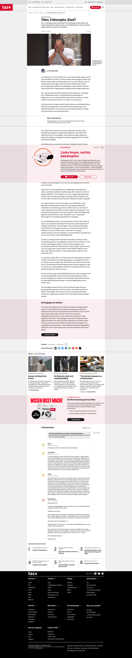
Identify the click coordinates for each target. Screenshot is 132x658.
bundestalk (31, 609)
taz (32, 573)
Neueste (84, 428)
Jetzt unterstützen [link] (50, 334)
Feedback (50, 631)
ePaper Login (51, 636)
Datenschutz (77, 648)
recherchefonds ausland (93, 590)
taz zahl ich (90, 587)
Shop (29, 637)
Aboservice (51, 634)
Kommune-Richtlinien (90, 646)
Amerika (42, 12)
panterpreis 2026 (91, 595)
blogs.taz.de (52, 121)
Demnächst (70, 609)
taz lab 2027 (70, 619)
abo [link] (86, 2)
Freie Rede (31, 619)
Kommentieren (52, 344)
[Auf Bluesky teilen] (62, 348)
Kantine (30, 634)
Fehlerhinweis (60, 344)
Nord (29, 597)
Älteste (89, 428)
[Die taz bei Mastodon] (95, 574)
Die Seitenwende (72, 587)
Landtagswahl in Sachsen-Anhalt (55, 586)
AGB (89, 648)
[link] (30, 7)
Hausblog (70, 585)
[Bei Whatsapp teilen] (69, 348)
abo (88, 582)
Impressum (84, 648)
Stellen (69, 590)
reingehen (31, 622)
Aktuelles (69, 582)
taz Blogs (89, 610)
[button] (103, 7)
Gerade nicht (97, 147)
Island (49, 582)
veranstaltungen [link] (36, 2)
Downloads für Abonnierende (56, 639)
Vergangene (70, 617)
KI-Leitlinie (100, 646)
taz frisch (50, 612)
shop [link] (42, 2)
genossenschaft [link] (92, 2)
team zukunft (51, 609)
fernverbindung (32, 612)
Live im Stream (71, 614)
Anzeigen (30, 639)
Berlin (29, 595)
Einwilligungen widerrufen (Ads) (76, 650)
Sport (29, 592)
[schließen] (102, 147)
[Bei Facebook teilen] (66, 348)
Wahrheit (30, 600)
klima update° (32, 614)
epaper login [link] (100, 2)
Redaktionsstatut (78, 646)
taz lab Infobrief (52, 617)
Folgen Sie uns (89, 573)
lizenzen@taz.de (39, 648)
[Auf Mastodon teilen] (59, 348)
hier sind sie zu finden (59, 437)
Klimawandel (51, 597)
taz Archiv (89, 617)
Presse (69, 592)
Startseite (30, 12)
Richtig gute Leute (53, 595)
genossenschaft (91, 585)
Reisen (30, 632)
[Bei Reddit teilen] (76, 348)
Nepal (49, 590)
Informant (70, 648)
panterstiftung (91, 592)
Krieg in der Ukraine (53, 592)
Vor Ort (69, 612)
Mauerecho (31, 617)
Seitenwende (95, 648)
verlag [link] (29, 2)
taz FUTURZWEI (91, 612)
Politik (36, 12)
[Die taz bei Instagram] (102, 574)
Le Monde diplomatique (93, 615)
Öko (29, 585)
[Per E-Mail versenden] (55, 348)
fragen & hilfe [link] (48, 2)
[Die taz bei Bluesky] (99, 574)
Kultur (30, 590)
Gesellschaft (31, 587)
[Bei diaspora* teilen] (73, 348)
